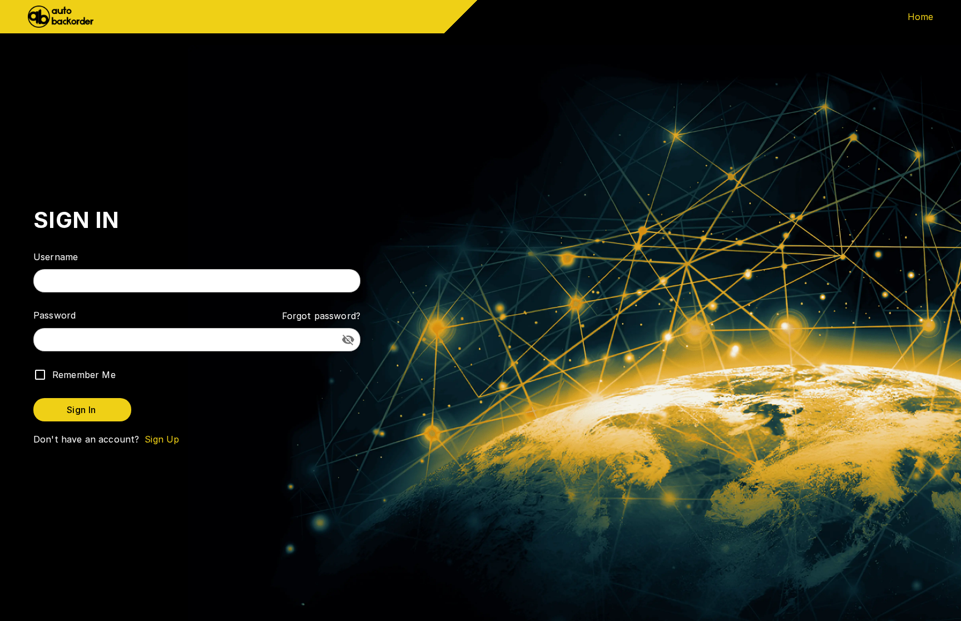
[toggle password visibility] (348, 340)
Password (54, 315)
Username (55, 256)
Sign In (81, 409)
